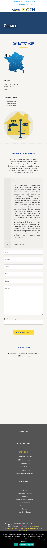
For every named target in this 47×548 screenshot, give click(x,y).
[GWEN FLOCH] (23, 9)
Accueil (24, 490)
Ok (16, 544)
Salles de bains (25, 503)
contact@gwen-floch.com (24, 4)
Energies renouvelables (24, 500)
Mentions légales (25, 512)
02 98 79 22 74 (17, 2)
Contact (24, 509)
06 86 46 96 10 (30, 2)
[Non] (44, 540)
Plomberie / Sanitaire (25, 494)
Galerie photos (25, 506)
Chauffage (24, 497)
